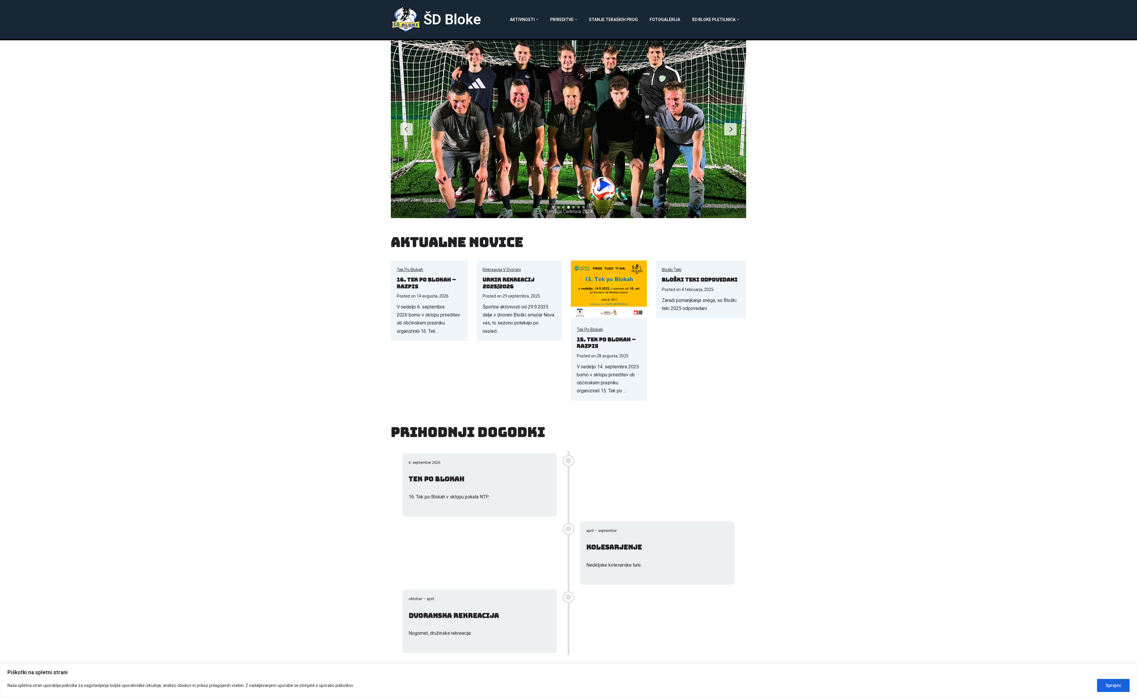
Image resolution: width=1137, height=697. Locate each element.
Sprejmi (1113, 685)
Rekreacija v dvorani (502, 269)
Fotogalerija (665, 19)
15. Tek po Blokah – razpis (606, 343)
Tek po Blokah (410, 269)
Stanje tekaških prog (613, 19)
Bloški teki (671, 269)
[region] (568, 680)
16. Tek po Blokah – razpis (426, 283)
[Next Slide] (730, 129)
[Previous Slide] (406, 129)
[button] (537, 19)
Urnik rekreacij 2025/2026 (508, 283)
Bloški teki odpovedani (700, 279)
